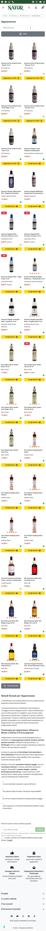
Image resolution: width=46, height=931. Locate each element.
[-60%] (34, 352)
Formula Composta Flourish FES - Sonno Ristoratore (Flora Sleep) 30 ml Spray (34, 665)
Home (5, 16)
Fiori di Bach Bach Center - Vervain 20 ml (33, 408)
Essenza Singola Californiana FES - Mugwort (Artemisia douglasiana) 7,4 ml (11, 193)
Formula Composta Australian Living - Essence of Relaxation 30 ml (11, 580)
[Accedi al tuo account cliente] (36, 7)
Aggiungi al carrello (11, 78)
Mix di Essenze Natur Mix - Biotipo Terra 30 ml (33, 622)
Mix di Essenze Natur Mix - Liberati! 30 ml (10, 664)
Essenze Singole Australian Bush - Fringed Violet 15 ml (33, 320)
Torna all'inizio (10, 686)
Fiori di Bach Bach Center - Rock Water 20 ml (10, 408)
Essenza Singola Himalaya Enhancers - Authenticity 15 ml (34, 277)
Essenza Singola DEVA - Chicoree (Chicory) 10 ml (9, 235)
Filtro (23, 34)
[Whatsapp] (9, 2)
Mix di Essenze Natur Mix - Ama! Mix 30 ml (33, 579)
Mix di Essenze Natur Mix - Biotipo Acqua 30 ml (10, 622)
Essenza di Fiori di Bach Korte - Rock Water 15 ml (11, 107)
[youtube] (40, 2)
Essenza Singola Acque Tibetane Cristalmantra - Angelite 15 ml (32, 150)
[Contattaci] (6, 2)
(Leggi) (9, 840)
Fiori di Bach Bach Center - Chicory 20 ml (33, 365)
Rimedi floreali (24, 16)
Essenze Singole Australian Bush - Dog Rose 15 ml (10, 320)
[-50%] (11, 222)
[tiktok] (44, 2)
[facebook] (33, 2)
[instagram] (37, 2)
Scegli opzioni (34, 163)
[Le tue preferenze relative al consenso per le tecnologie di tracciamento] (4, 927)
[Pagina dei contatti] (2, 2)
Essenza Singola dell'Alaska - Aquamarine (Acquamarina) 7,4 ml (34, 193)
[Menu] (3, 7)
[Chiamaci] (13, 2)
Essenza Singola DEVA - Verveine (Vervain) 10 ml (32, 235)
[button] (29, 7)
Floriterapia (13, 16)
